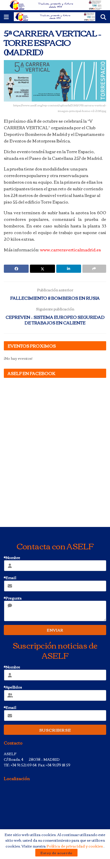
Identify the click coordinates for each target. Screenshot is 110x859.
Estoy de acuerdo (56, 853)
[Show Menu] (6, 16)
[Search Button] (103, 16)
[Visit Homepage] (55, 5)
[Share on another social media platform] (94, 269)
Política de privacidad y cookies (75, 846)
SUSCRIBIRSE (55, 729)
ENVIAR (55, 630)
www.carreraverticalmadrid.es (70, 249)
